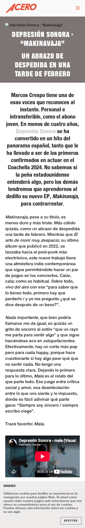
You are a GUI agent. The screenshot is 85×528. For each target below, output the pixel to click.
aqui (17, 511)
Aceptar (71, 521)
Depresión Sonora (36, 131)
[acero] (21, 8)
